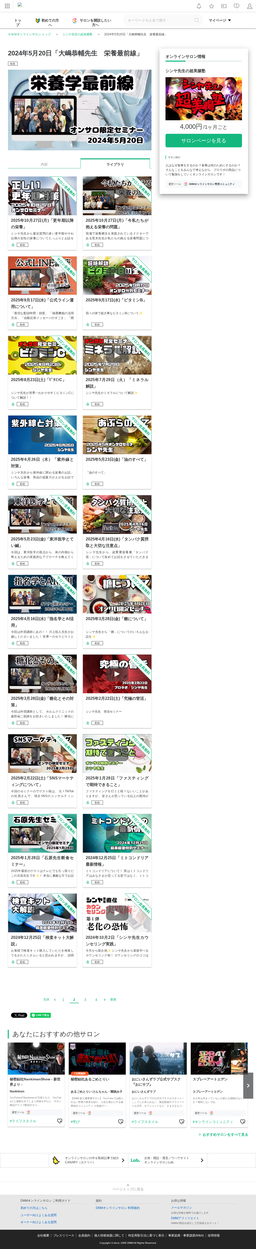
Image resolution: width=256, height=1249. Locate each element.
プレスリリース (63, 1235)
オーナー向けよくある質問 (38, 1222)
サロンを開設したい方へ (95, 22)
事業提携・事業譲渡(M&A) (186, 1235)
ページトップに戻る (128, 1189)
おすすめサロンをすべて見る (225, 1134)
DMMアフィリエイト (185, 1218)
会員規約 (84, 1235)
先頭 (46, 999)
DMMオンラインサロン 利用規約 (118, 1208)
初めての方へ (50, 22)
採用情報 (214, 1235)
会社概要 (43, 1235)
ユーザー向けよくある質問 (38, 1215)
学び (76, 1122)
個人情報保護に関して (109, 1235)
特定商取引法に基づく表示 (146, 1235)
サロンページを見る (203, 140)
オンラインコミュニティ (214, 1122)
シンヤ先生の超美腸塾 (77, 34)
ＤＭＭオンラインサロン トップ (29, 34)
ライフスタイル (24, 1121)
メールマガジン (181, 1207)
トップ (17, 22)
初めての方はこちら (34, 1208)
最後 (113, 999)
